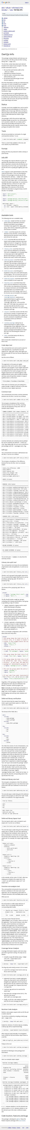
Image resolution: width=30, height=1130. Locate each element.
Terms (18, 1127)
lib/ (4, 22)
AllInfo (3, 171)
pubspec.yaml (7, 44)
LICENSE (6, 40)
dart (3, 8)
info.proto (6, 38)
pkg (11, 10)
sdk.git (8, 8)
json (27, 1127)
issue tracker (22, 1120)
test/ (5, 23)
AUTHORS (6, 33)
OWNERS (6, 42)
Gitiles (9, 1127)
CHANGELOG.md (8, 34)
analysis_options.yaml (9, 31)
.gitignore (6, 27)
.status (5, 29)
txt (23, 1127)
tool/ (5, 25)
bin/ (5, 20)
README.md (7, 46)
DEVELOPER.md (8, 36)
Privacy (14, 1127)
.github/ (5, 18)
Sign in (26, 2)
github (18, 1119)
